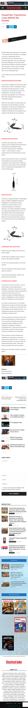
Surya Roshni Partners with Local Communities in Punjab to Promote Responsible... (18, 583)
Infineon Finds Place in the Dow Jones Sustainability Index (20, 398)
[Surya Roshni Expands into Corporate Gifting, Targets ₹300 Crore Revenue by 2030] (5, 510)
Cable (10, 525)
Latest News (11, 513)
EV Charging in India (16, 422)
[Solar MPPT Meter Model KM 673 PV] (5, 540)
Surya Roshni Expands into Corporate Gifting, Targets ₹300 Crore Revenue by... (17, 566)
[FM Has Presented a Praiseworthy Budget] (5, 439)
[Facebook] (8, 26)
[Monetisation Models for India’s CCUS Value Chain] (5, 446)
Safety (3, 433)
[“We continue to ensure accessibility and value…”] (5, 417)
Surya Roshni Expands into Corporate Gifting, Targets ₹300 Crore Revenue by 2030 (17, 509)
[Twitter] (11, 26)
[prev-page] (3, 452)
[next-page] (5, 452)
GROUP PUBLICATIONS (14, 594)
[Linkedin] (15, 26)
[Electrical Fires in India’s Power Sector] (5, 431)
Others (7, 11)
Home (3, 11)
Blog (3, 441)
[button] (2, 8)
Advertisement (9, 703)
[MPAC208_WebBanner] (14, 3)
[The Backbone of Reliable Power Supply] (5, 409)
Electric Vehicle (5, 426)
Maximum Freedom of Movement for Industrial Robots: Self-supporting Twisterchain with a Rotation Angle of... (17, 520)
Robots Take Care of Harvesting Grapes (7, 397)
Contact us (19, 703)
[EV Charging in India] (5, 424)
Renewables (11, 535)
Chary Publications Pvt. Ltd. (14, 706)
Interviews (4, 418)
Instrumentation (12, 541)
